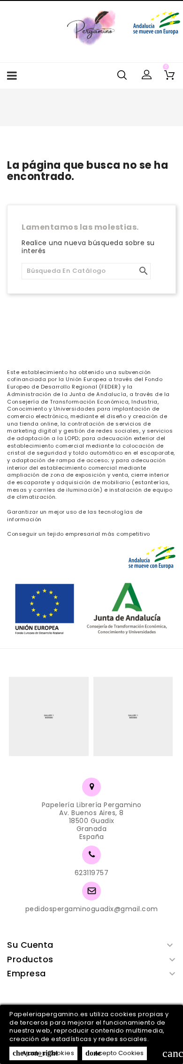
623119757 (92, 872)
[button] (146, 75)
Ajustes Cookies (43, 1053)
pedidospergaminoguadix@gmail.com (91, 909)
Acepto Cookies (114, 1053)
